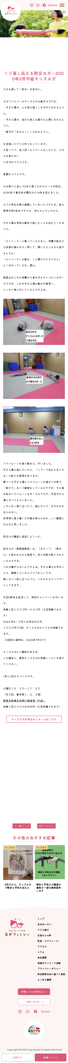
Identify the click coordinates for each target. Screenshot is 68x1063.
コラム (40, 952)
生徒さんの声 (44, 935)
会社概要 (42, 957)
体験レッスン (50, 1057)
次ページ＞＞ (46, 826)
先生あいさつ (44, 924)
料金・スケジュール (47, 940)
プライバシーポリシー (49, 968)
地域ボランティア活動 (49, 963)
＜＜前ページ (21, 826)
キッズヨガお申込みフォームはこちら (34, 719)
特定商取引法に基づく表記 (51, 974)
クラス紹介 (43, 929)
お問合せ (17, 1057)
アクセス (42, 946)
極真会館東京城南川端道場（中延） (24, 700)
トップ (40, 918)
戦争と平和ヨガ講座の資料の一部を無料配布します (48, 887)
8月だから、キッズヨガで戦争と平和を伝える (18, 886)
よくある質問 (44, 979)
